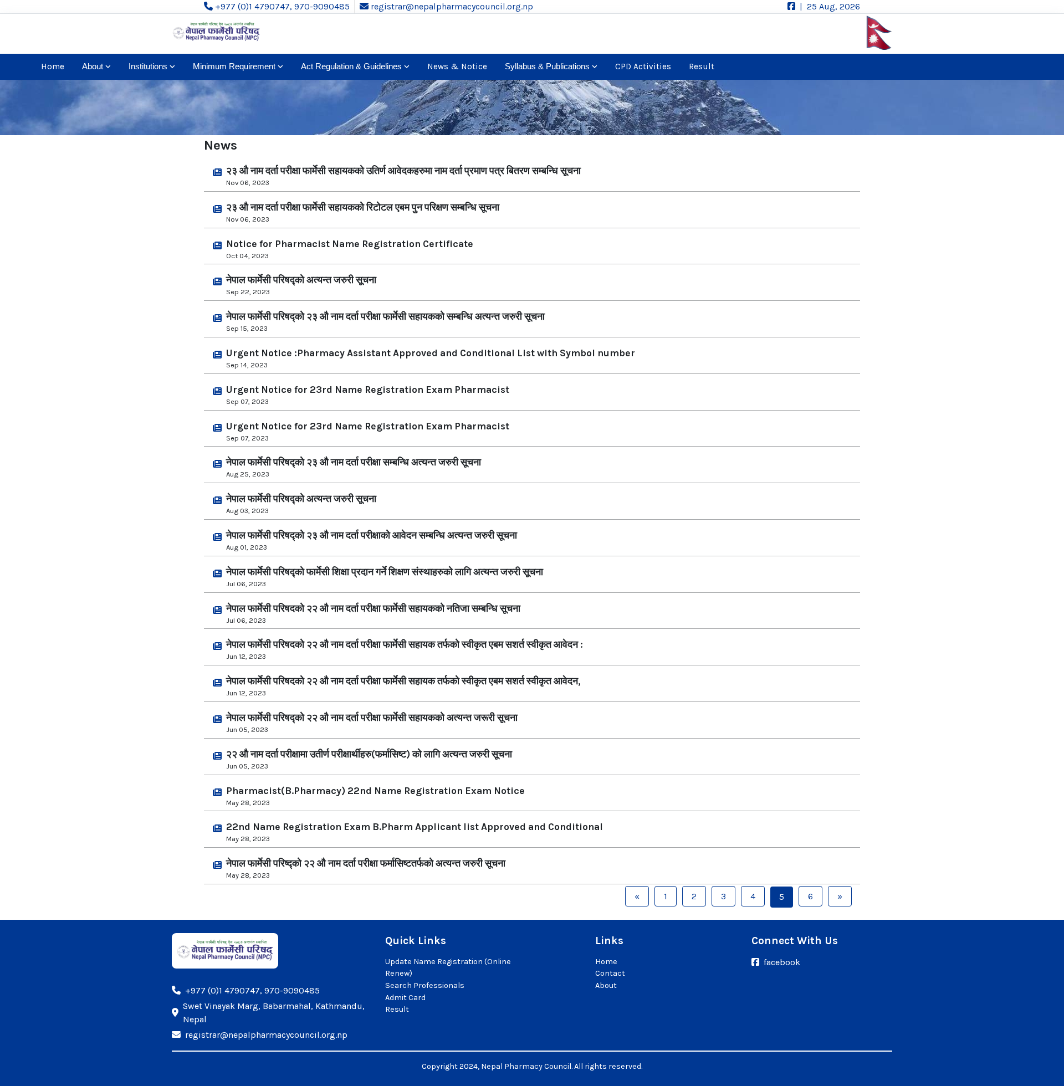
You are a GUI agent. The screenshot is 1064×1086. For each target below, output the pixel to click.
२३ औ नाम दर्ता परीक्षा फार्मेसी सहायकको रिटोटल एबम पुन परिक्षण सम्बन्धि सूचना (362, 207)
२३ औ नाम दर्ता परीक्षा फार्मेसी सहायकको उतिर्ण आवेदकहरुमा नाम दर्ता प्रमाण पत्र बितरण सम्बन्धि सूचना (403, 170)
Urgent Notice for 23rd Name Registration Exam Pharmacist (367, 389)
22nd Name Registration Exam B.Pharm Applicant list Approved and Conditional (414, 826)
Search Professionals (424, 985)
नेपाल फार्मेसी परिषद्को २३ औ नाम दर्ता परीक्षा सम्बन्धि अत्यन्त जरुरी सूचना (353, 462)
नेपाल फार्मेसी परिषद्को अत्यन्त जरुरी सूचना (301, 279)
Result (701, 66)
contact (610, 973)
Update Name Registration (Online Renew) (448, 968)
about (606, 985)
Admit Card (405, 997)
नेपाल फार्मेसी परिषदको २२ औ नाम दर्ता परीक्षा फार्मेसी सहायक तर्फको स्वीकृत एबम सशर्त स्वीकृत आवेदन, (403, 681)
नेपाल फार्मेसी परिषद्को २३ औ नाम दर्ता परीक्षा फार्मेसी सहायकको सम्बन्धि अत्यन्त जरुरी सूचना (385, 316)
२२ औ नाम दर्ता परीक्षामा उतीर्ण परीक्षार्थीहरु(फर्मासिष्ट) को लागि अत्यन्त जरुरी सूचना (369, 754)
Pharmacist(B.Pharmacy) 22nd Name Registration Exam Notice (375, 790)
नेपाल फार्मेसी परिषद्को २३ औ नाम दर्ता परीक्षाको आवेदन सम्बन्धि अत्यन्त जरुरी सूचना (371, 535)
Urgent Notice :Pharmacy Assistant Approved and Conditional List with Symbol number (430, 352)
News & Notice (457, 66)
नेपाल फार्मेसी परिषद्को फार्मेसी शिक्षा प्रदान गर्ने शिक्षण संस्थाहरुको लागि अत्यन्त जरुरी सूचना (384, 571)
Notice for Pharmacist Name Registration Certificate (349, 243)
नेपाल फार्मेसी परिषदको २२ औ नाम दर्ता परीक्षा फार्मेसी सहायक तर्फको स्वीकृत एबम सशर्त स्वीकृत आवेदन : (404, 644)
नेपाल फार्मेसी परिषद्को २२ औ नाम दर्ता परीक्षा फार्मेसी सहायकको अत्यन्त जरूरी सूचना (372, 717)
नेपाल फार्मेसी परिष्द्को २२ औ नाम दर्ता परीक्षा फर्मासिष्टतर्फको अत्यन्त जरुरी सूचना (365, 863)
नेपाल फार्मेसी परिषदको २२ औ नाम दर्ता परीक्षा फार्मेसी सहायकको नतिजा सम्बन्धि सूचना (373, 608)
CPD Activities (643, 66)
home (52, 66)
